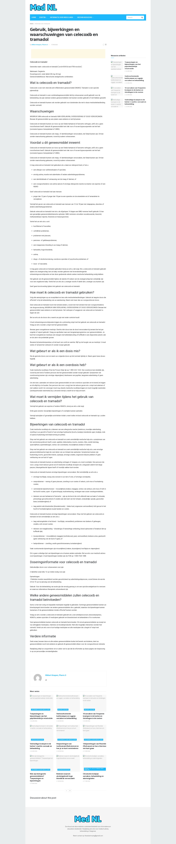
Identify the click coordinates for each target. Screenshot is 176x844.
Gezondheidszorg (84, 17)
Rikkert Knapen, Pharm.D (40, 44)
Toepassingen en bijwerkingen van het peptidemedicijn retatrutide (41, 716)
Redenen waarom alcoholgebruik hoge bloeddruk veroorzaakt (65, 776)
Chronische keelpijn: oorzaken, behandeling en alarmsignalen (93, 776)
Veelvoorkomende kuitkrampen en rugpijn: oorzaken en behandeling (66, 716)
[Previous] (66, 790)
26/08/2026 (34, 721)
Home (34, 17)
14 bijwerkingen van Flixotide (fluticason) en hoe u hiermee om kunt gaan (94, 746)
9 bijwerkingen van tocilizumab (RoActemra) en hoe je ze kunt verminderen (67, 746)
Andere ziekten (63, 709)
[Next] (70, 790)
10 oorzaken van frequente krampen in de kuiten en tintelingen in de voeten (93, 716)
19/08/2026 (87, 751)
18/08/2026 (34, 783)
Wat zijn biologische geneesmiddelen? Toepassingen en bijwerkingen (38, 777)
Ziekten (42, 17)
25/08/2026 (60, 721)
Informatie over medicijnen (61, 17)
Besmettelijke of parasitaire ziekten (94, 769)
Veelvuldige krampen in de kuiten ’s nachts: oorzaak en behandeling (41, 746)
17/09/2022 (54, 44)
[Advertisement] (109, 6)
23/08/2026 (60, 751)
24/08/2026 (34, 751)
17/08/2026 (87, 781)
